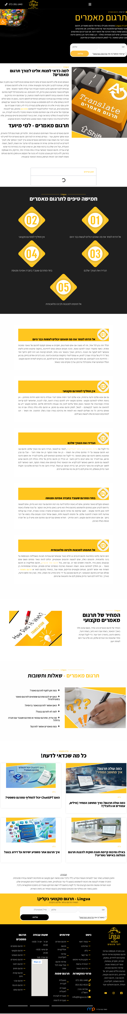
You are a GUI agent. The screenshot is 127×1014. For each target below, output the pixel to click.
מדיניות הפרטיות (100, 53)
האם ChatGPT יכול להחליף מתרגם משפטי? (32, 797)
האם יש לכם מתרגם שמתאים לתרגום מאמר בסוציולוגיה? (38, 698)
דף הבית (122, 12)
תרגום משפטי (26, 569)
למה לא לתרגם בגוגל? (46, 711)
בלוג (119, 797)
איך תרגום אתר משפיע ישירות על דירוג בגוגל (32, 852)
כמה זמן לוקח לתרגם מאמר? (43, 690)
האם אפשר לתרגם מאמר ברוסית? (41, 705)
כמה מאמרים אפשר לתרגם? (43, 726)
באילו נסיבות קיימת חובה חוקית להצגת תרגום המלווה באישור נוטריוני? (96, 853)
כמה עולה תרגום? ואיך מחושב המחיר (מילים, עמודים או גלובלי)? (97, 804)
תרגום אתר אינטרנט (49, 562)
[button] (90, 4)
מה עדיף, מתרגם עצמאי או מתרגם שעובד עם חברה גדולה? (34, 719)
